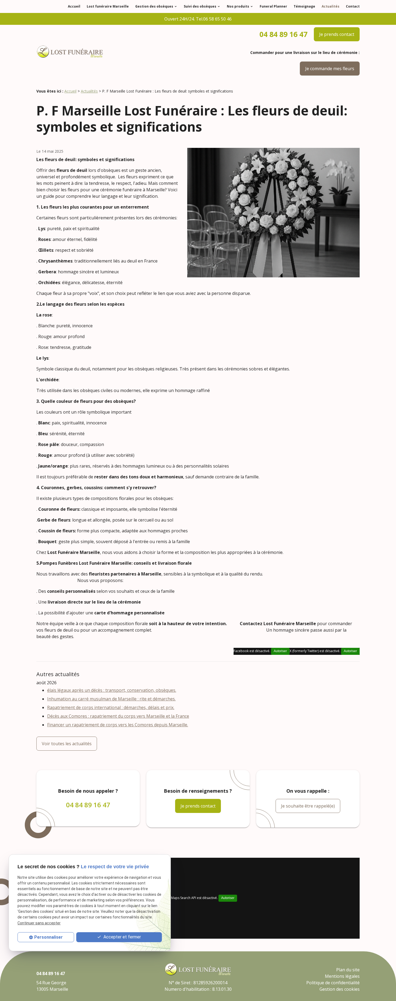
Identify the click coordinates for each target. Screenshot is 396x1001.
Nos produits (238, 6)
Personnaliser (48, 937)
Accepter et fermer (121, 936)
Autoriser (350, 651)
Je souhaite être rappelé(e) (308, 806)
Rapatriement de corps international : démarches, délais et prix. (110, 707)
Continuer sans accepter (39, 923)
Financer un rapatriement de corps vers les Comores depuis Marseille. (117, 725)
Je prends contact (336, 34)
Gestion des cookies (339, 989)
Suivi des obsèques (200, 6)
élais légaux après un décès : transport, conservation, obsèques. (111, 690)
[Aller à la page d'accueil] (70, 52)
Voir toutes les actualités (67, 744)
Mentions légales (342, 976)
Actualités (330, 6)
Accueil (74, 6)
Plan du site (348, 970)
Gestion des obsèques (154, 6)
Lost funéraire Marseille (108, 6)
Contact (353, 6)
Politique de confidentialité (333, 983)
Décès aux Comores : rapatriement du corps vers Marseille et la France (118, 716)
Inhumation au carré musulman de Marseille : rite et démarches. (111, 699)
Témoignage (304, 6)
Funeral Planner (273, 6)
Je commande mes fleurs (329, 69)
